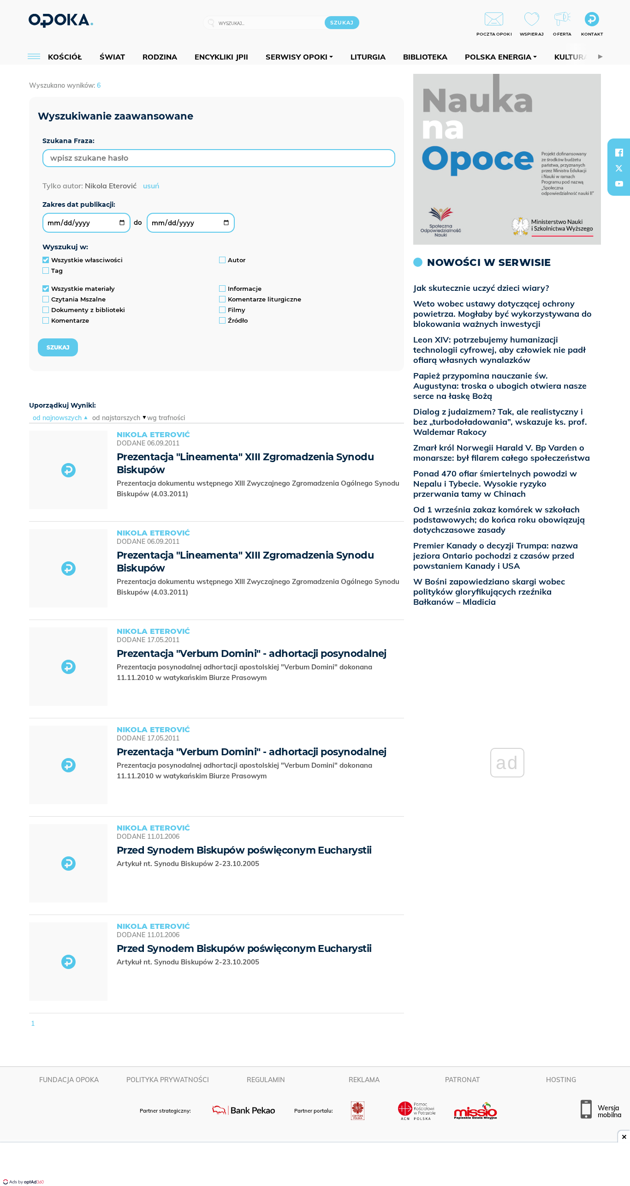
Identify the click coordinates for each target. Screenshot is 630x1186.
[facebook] (619, 152)
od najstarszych (116, 418)
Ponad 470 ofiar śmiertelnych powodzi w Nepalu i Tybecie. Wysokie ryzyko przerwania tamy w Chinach (495, 483)
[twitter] (619, 168)
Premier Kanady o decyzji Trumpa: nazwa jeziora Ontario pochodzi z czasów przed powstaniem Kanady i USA (495, 555)
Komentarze (70, 320)
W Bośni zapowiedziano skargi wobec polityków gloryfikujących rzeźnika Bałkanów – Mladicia (489, 591)
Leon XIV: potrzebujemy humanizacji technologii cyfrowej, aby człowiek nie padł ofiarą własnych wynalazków (499, 349)
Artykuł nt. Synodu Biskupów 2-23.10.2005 (189, 863)
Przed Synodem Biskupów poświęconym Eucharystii (244, 850)
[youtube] (619, 184)
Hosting (561, 1080)
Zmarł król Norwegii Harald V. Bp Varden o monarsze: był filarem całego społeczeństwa (501, 452)
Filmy (236, 309)
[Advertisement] (315, 1165)
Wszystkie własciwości (87, 260)
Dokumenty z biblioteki (88, 309)
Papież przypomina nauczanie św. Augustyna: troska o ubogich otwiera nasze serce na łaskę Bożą (500, 385)
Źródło (238, 320)
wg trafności (166, 418)
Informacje (245, 288)
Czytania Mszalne (78, 299)
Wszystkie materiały (83, 288)
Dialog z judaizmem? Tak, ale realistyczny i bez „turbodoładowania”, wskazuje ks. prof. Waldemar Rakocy (500, 421)
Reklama (364, 1080)
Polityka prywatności (167, 1080)
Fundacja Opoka (69, 1080)
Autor (236, 260)
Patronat (462, 1080)
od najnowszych (57, 418)
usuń (151, 185)
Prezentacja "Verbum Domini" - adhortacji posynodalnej (251, 653)
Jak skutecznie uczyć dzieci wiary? (481, 288)
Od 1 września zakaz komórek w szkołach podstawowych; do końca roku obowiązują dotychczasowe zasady (499, 519)
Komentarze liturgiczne (264, 299)
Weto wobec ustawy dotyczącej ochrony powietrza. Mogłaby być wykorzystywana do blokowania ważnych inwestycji (502, 313)
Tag (57, 270)
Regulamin (266, 1080)
